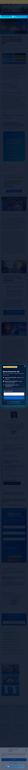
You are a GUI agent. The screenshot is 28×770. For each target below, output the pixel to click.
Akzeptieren (14, 759)
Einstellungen (14, 766)
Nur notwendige (14, 763)
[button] (26, 750)
